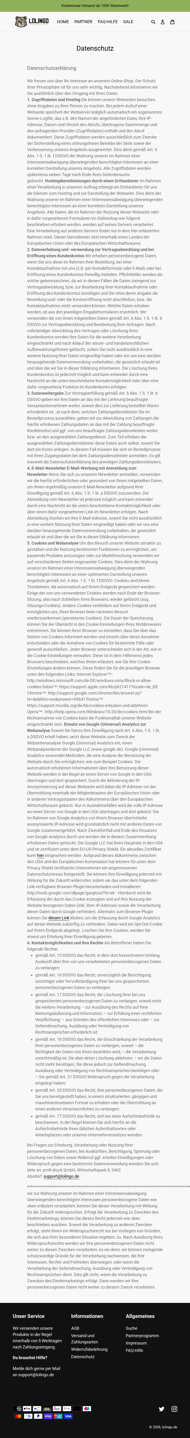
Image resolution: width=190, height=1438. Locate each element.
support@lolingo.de (61, 1176)
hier (40, 855)
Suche (131, 1328)
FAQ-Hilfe (134, 1350)
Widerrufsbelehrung (89, 1349)
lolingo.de (169, 1427)
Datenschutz (83, 1356)
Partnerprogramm (142, 1335)
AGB (75, 1328)
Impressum (136, 1343)
